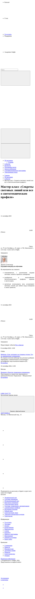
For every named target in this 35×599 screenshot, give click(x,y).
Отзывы (10, 162)
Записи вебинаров (10, 169)
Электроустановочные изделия (14, 514)
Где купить (7, 34)
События (7, 164)
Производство (9, 549)
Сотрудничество (9, 554)
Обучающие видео (10, 167)
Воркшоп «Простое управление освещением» (15, 372)
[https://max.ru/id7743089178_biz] (18, 488)
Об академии (8, 160)
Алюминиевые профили (12, 508)
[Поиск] (15, 78)
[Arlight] (15, 392)
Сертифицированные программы (15, 170)
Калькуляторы (9, 527)
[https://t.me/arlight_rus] (18, 459)
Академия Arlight (9, 550)
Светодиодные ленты (11, 504)
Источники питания (10, 509)
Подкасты (7, 165)
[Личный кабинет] (15, 136)
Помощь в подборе (10, 537)
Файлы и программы (11, 534)
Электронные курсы (10, 172)
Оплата (6, 526)
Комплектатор (9, 529)
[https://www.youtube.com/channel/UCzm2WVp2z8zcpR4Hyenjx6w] (18, 473)
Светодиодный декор (11, 513)
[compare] (15, 128)
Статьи (6, 531)
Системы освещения (11, 499)
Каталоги (7, 532)
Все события (19, 345)
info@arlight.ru (5, 413)
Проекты (7, 552)
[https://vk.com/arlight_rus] (18, 430)
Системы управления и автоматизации (16, 506)
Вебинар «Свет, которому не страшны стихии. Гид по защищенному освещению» (17, 355)
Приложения (8, 536)
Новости (7, 547)
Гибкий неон (8, 511)
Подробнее (4, 363)
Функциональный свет (11, 501)
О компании (8, 545)
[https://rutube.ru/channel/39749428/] (18, 445)
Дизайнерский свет (10, 497)
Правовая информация (8, 559)
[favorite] (15, 113)
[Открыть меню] (15, 150)
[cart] (15, 99)
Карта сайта (8, 539)
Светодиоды (8, 516)
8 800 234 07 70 (5, 393)
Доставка (7, 524)
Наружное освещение (11, 502)
